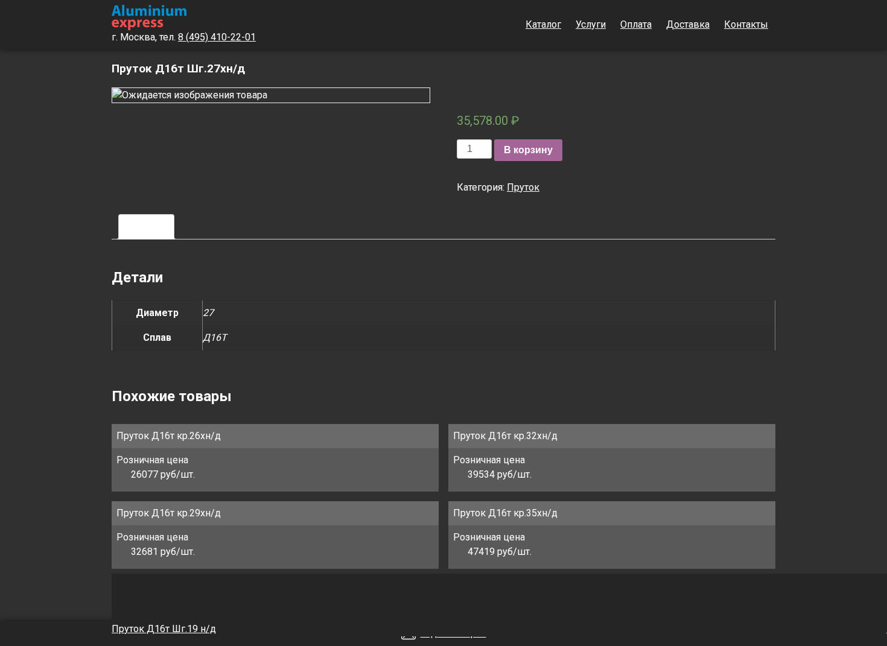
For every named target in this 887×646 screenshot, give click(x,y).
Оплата (636, 24)
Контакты (746, 24)
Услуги (591, 24)
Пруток (523, 187)
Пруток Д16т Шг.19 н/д (164, 629)
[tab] (146, 226)
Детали (146, 226)
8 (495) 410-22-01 (217, 37)
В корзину (528, 150)
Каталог (543, 24)
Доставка (688, 24)
